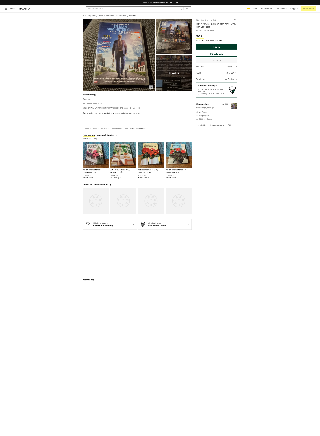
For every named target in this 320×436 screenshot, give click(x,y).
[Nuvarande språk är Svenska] (248, 8)
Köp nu (216, 47)
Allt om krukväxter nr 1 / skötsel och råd (92, 171)
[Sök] (181, 8)
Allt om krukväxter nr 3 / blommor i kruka (148, 171)
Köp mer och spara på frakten (98, 135)
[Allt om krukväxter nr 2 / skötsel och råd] (123, 155)
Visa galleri (174, 73)
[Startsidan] (23, 8)
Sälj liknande (141, 128)
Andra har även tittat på (97, 184)
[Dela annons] (235, 20)
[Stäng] (318, 2)
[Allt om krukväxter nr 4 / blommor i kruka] (179, 155)
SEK (255, 9)
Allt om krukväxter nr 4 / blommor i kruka (176, 171)
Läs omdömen (217, 125)
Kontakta (202, 125)
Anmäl (132, 128)
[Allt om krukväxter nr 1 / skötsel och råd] (96, 155)
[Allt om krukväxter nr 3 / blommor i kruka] (151, 155)
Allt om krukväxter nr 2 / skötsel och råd (120, 171)
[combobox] (135, 9)
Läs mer (219, 40)
